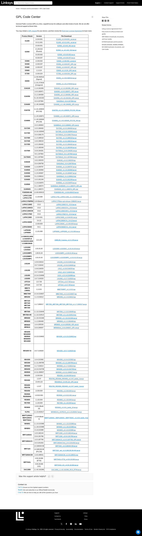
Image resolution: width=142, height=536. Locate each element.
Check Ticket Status (132, 3)
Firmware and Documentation (30, 8)
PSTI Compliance (111, 529)
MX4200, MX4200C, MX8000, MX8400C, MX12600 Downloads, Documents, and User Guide (113, 47)
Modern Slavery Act (99, 529)
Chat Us (21, 492)
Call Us (20, 487)
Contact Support (109, 3)
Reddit (20, 490)
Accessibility (69, 529)
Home (17, 8)
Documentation (78, 529)
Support (56, 513)
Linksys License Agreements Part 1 (112, 29)
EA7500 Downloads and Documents (112, 42)
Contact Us (57, 516)
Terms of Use (88, 529)
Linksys (20, 516)
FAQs (86, 516)
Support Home (120, 3)
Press (86, 519)
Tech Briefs (57, 519)
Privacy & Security (60, 529)
